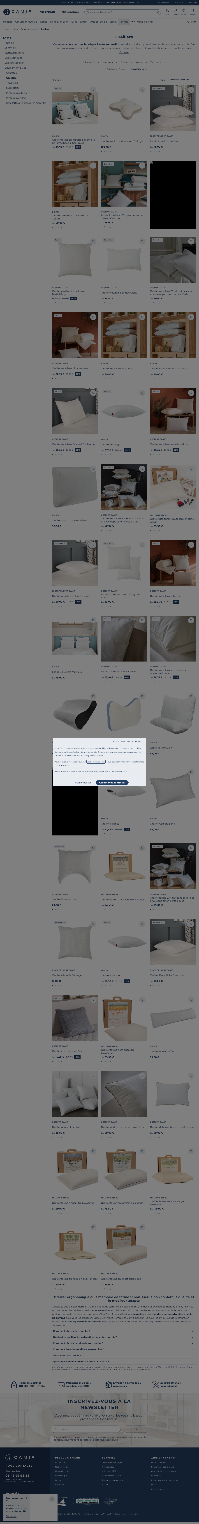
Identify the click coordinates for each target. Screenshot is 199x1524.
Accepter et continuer (112, 782)
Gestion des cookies (96, 762)
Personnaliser (83, 782)
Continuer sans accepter (127, 741)
